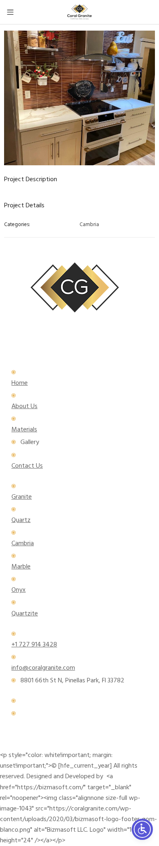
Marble (21, 567)
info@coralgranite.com (43, 668)
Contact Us (27, 466)
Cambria (89, 225)
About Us (24, 406)
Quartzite (24, 613)
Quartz (21, 520)
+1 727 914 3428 (34, 644)
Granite (21, 497)
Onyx (18, 590)
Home (19, 383)
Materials (24, 429)
